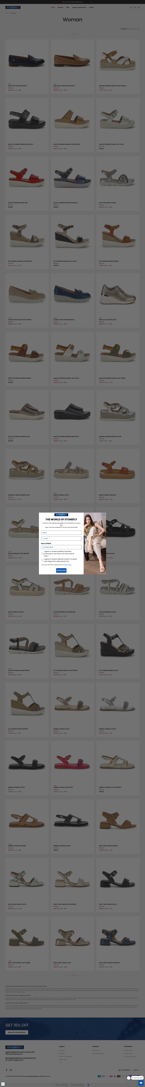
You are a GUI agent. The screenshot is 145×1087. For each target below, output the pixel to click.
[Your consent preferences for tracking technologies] (3, 1084)
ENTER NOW (61, 570)
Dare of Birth (46, 543)
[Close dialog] (104, 514)
